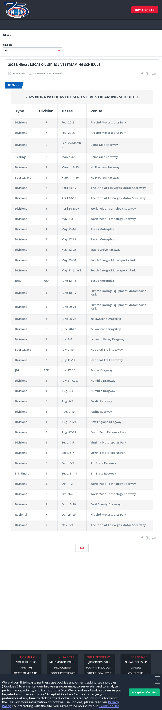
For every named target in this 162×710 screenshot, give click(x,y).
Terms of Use (109, 706)
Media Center (62, 667)
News (15, 85)
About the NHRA (26, 662)
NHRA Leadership (136, 662)
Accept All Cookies (144, 692)
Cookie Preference (63, 673)
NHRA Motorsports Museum (63, 662)
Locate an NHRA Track (27, 673)
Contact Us (135, 673)
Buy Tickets (145, 9)
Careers (136, 667)
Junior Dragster (99, 662)
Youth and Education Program (100, 667)
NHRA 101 (26, 667)
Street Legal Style (99, 673)
